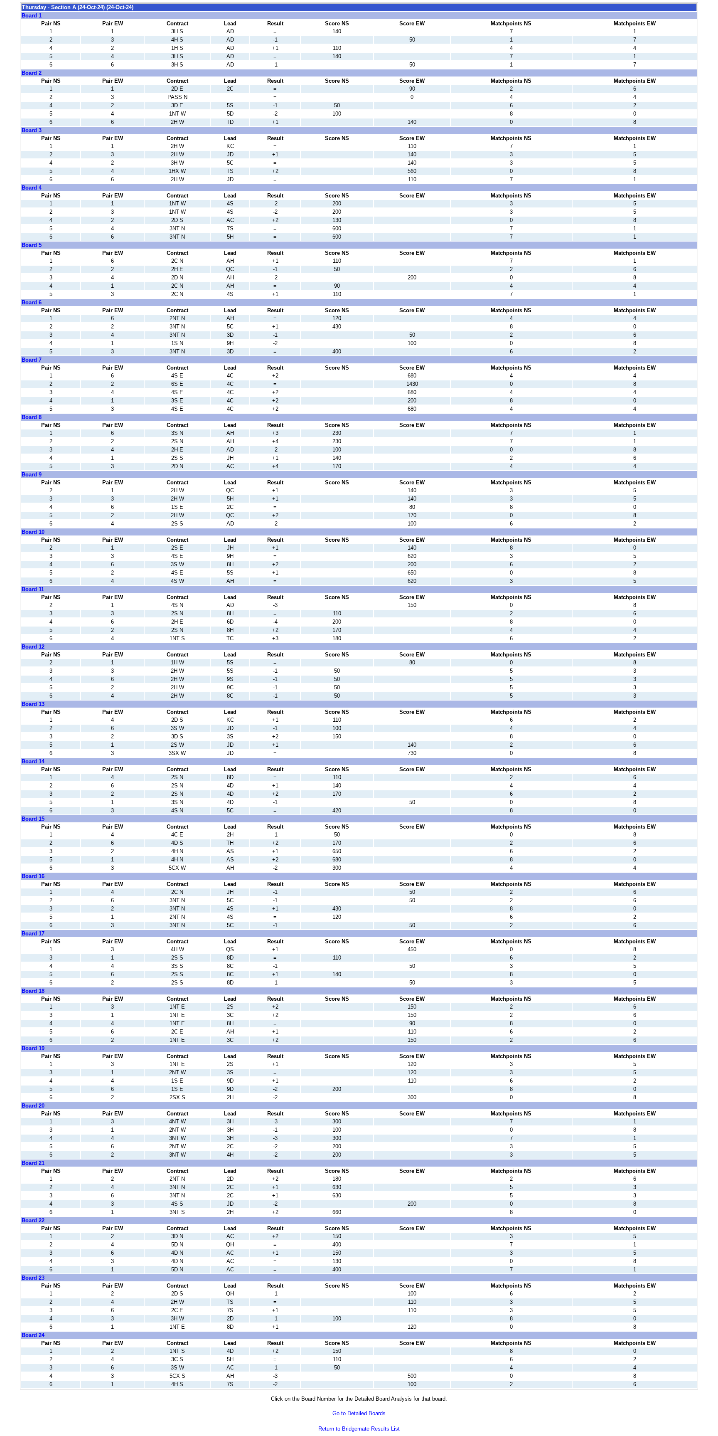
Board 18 (33, 991)
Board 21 (33, 1163)
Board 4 (32, 188)
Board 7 (32, 360)
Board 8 (32, 417)
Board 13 (33, 704)
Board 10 (33, 532)
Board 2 (32, 73)
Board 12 (33, 647)
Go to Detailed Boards (359, 1413)
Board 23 (33, 1278)
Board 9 (32, 474)
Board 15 (33, 819)
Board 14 (33, 761)
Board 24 (33, 1335)
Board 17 (33, 933)
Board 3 (32, 130)
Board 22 (33, 1220)
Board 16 (33, 876)
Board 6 (32, 302)
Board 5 (32, 245)
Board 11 (33, 589)
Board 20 (33, 1106)
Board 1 (32, 15)
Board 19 (33, 1048)
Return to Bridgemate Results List (359, 1429)
